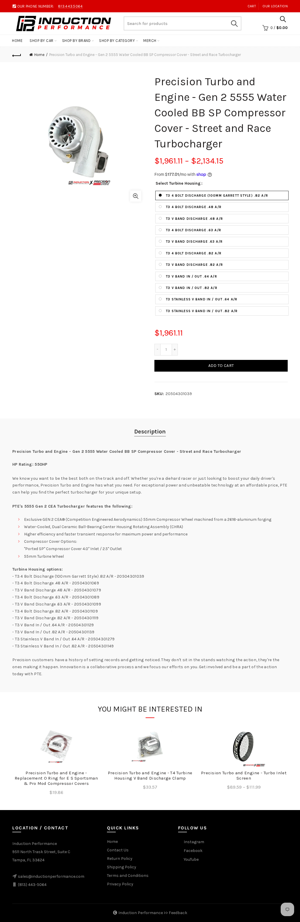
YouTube (191, 859)
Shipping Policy (121, 867)
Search (234, 23)
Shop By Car (42, 40)
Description (150, 431)
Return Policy (119, 858)
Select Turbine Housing (178, 183)
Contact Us (118, 850)
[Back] (16, 55)
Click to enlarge (135, 196)
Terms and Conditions (128, 875)
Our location (275, 6)
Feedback (178, 912)
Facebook (193, 850)
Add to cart (221, 365)
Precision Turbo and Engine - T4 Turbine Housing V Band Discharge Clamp (150, 775)
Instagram (194, 841)
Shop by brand (76, 40)
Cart (252, 6)
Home (17, 40)
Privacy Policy (120, 884)
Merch (149, 40)
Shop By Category (117, 40)
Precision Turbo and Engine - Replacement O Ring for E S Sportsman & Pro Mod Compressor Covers (56, 778)
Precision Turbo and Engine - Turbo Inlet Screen (244, 775)
